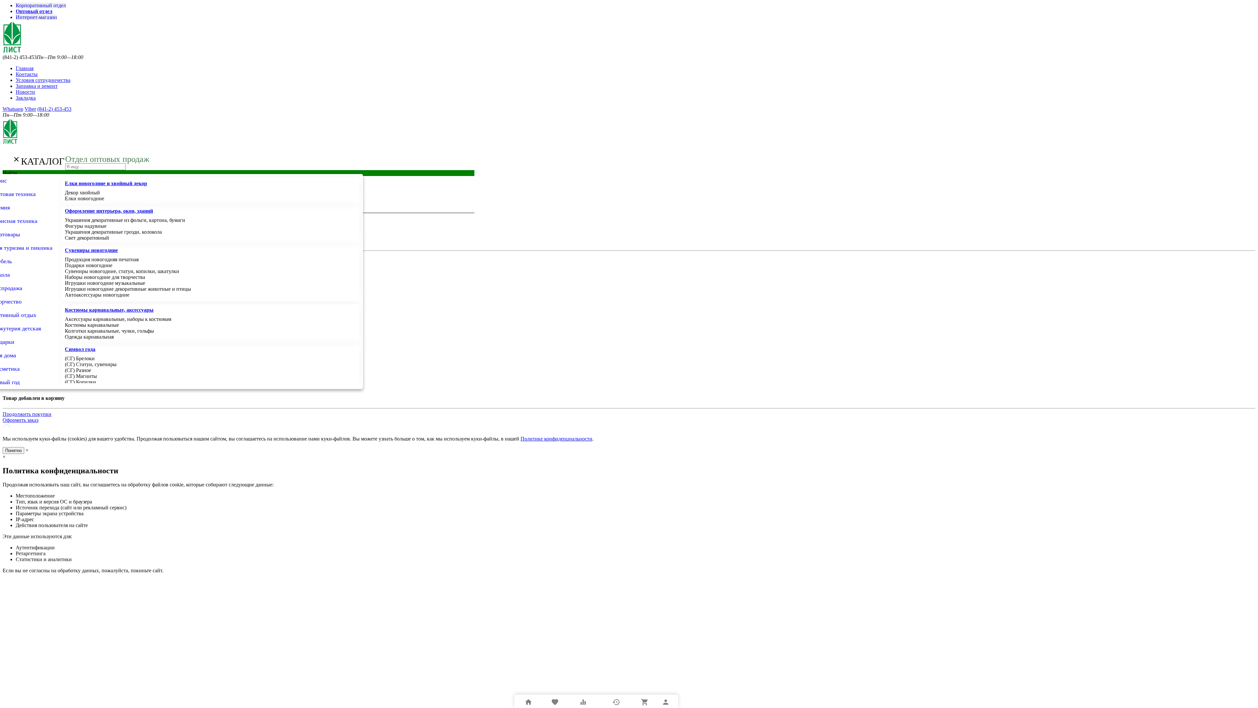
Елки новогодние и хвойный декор (106, 183)
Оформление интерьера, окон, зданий (109, 211)
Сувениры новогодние (91, 250)
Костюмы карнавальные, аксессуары (109, 310)
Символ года (80, 349)
